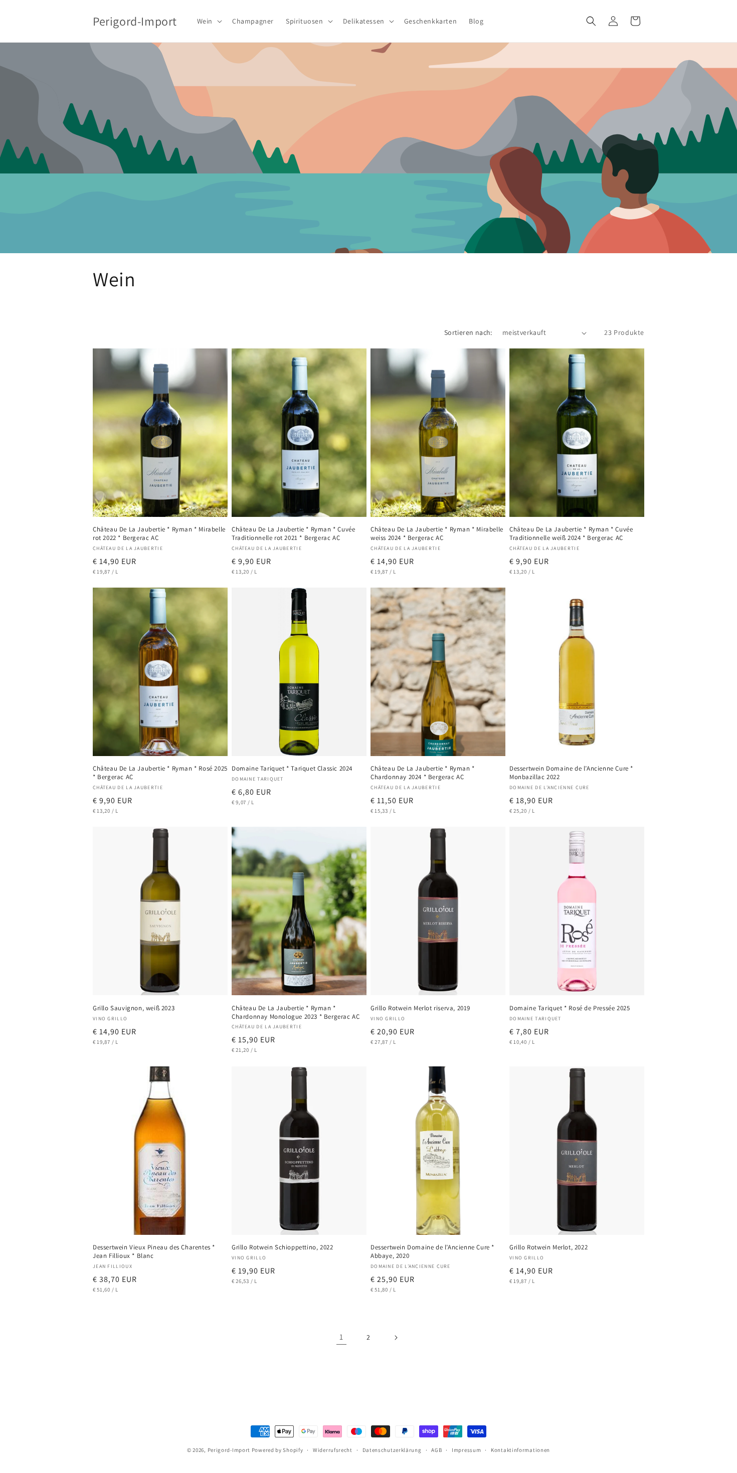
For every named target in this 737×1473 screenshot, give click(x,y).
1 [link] (341, 1337)
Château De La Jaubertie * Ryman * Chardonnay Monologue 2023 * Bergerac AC (295, 1012)
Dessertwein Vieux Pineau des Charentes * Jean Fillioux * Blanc (154, 1251)
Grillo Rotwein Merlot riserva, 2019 (420, 1008)
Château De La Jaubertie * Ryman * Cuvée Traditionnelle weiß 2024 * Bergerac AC (571, 533)
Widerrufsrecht (332, 1449)
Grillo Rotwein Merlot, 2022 (548, 1247)
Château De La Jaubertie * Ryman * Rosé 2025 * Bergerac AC (160, 773)
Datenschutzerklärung (392, 1449)
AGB (436, 1449)
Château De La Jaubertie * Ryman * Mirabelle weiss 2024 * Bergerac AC (437, 533)
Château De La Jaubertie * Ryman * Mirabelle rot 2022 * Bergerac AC (159, 533)
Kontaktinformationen (520, 1449)
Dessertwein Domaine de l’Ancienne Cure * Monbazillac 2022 (571, 773)
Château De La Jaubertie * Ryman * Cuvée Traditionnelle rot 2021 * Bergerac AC (293, 533)
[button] (208, 21)
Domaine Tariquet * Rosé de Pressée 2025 (569, 1008)
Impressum (466, 1449)
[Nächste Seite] (396, 1338)
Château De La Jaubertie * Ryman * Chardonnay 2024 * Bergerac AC (423, 773)
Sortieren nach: (468, 332)
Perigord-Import (229, 1449)
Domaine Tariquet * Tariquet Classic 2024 (292, 769)
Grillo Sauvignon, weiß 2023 (133, 1008)
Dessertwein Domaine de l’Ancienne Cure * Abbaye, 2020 (432, 1251)
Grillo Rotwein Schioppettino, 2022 (282, 1247)
